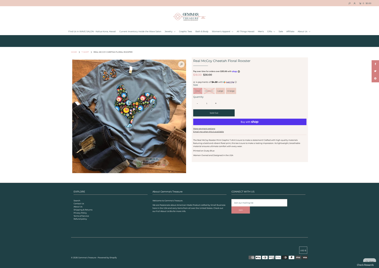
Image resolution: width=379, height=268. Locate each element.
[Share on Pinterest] (375, 78)
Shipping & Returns (83, 210)
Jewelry (169, 31)
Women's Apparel (221, 31)
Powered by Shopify (107, 257)
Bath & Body (201, 31)
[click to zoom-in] (181, 64)
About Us (303, 31)
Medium (209, 91)
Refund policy (80, 219)
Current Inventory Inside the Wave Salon (140, 31)
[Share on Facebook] (375, 64)
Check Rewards (365, 265)
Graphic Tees (185, 31)
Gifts (270, 31)
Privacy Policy (80, 213)
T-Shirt (85, 52)
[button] (249, 82)
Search (77, 200)
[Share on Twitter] (375, 71)
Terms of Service (81, 216)
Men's (261, 31)
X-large (231, 91)
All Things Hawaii (245, 31)
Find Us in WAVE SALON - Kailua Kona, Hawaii (92, 31)
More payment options (204, 128)
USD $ (303, 250)
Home (74, 52)
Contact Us (79, 203)
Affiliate (290, 31)
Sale (281, 31)
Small (198, 91)
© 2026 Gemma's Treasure (83, 257)
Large (220, 91)
